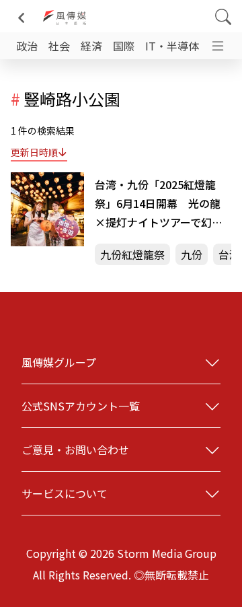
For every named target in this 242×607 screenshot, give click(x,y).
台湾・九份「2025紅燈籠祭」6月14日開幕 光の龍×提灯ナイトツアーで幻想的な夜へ (159, 203)
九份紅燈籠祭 (132, 254)
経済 (91, 46)
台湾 (229, 254)
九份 (191, 254)
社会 (59, 46)
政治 (27, 46)
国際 (123, 46)
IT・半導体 (172, 46)
